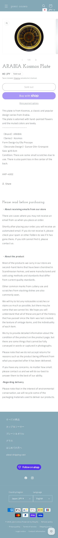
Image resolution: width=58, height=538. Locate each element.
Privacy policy (14, 526)
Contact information (37, 531)
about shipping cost (16, 454)
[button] (6, 6)
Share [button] (8, 183)
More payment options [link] (29, 103)
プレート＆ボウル (15, 433)
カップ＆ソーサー (15, 426)
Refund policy (47, 522)
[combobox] (48, 9)
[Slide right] (35, 60)
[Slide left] (22, 60)
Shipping (17, 78)
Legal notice (21, 531)
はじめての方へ (14, 447)
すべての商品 (13, 419)
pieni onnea (17, 522)
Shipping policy (46, 526)
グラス (9, 440)
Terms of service (30, 526)
